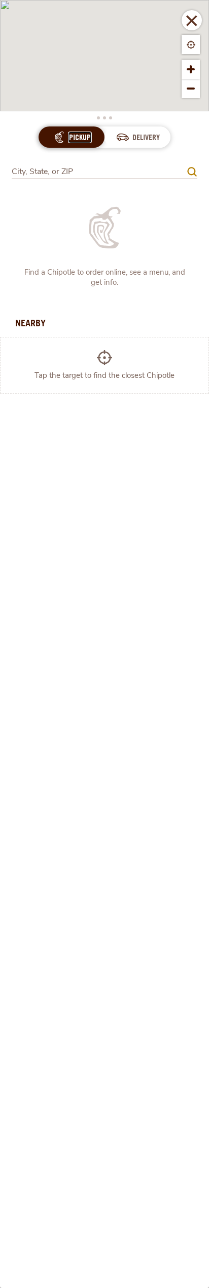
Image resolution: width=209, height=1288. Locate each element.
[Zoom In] (191, 69)
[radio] (80, 137)
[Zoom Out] (191, 88)
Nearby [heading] (30, 323)
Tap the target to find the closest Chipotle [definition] (104, 375)
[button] (192, 20)
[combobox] (104, 168)
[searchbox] (99, 172)
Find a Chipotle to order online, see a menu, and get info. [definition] (104, 277)
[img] (192, 171)
